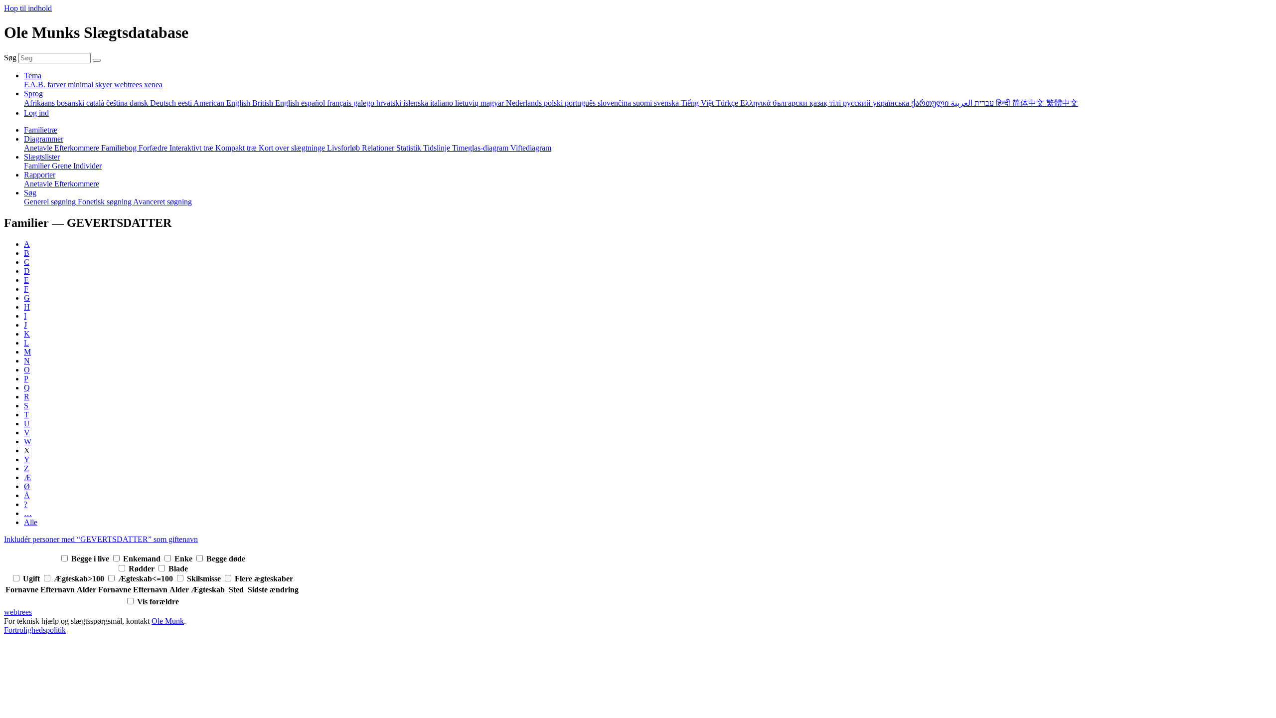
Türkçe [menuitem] (728, 103)
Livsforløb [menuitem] (344, 148)
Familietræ (40, 130)
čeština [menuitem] (118, 103)
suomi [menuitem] (643, 103)
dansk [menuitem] (140, 103)
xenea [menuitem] (153, 84)
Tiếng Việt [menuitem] (698, 103)
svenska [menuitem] (667, 103)
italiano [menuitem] (442, 103)
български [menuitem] (791, 103)
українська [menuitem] (892, 103)
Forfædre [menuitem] (154, 148)
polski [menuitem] (554, 103)
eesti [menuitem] (185, 103)
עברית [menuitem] (983, 103)
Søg (10, 57)
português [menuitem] (581, 103)
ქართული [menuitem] (931, 103)
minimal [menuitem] (81, 84)
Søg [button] (30, 192)
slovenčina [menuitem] (615, 103)
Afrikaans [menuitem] (40, 103)
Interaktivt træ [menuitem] (192, 148)
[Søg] (97, 60)
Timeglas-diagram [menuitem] (481, 148)
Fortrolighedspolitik (35, 630)
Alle (30, 522)
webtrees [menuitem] (129, 84)
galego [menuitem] (364, 103)
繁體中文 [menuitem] (1062, 103)
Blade (178, 568)
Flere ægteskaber (264, 578)
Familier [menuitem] (38, 166)
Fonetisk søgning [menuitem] (105, 201)
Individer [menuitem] (87, 166)
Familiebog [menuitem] (120, 148)
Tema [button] (32, 75)
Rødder (143, 568)
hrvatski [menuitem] (389, 103)
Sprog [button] (33, 93)
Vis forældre (158, 601)
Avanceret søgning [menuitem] (162, 201)
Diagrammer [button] (43, 139)
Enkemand (142, 558)
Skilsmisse (205, 578)
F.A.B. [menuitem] (35, 84)
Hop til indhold (28, 8)
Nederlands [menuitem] (525, 103)
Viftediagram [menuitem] (530, 148)
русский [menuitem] (858, 103)
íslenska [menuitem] (416, 103)
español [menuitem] (314, 103)
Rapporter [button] (39, 175)
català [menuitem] (96, 103)
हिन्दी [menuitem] (1004, 103)
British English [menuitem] (276, 103)
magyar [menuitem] (493, 103)
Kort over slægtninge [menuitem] (293, 148)
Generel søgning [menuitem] (51, 201)
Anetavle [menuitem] (39, 148)
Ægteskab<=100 (146, 578)
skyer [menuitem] (104, 84)
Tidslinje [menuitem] (437, 148)
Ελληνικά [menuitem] (756, 103)
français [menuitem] (340, 103)
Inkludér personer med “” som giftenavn (101, 539)
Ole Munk (168, 621)
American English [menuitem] (222, 103)
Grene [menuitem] (62, 166)
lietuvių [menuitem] (467, 103)
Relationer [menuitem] (379, 148)
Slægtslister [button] (42, 157)
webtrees (18, 612)
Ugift (32, 578)
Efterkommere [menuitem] (77, 148)
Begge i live (91, 558)
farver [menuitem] (57, 84)
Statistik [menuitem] (409, 148)
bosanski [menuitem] (71, 103)
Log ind (36, 113)
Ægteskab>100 (80, 578)
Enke (184, 558)
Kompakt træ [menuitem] (237, 148)
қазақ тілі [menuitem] (826, 103)
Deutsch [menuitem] (164, 103)
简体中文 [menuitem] (1029, 103)
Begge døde (225, 558)
